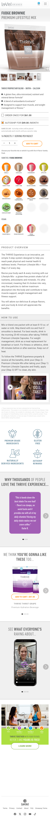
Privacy (12, 808)
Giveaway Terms (41, 808)
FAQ (31, 808)
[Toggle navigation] (45, 3)
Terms (5, 808)
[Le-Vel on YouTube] (30, 814)
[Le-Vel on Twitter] (20, 814)
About (26, 808)
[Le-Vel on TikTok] (35, 814)
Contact (19, 808)
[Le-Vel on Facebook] (15, 814)
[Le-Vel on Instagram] (25, 814)
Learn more (25, 746)
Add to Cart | (25, 597)
